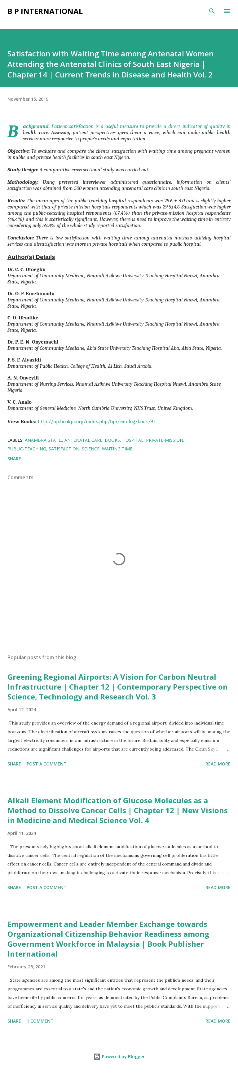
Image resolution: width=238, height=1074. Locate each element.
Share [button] (14, 459)
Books (112, 440)
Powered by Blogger (123, 1056)
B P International (45, 11)
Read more (218, 764)
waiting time (117, 449)
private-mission (164, 440)
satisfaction (64, 449)
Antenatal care (83, 440)
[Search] (212, 11)
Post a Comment (47, 764)
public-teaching (26, 449)
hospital (132, 440)
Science (90, 449)
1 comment (40, 1021)
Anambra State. (43, 440)
